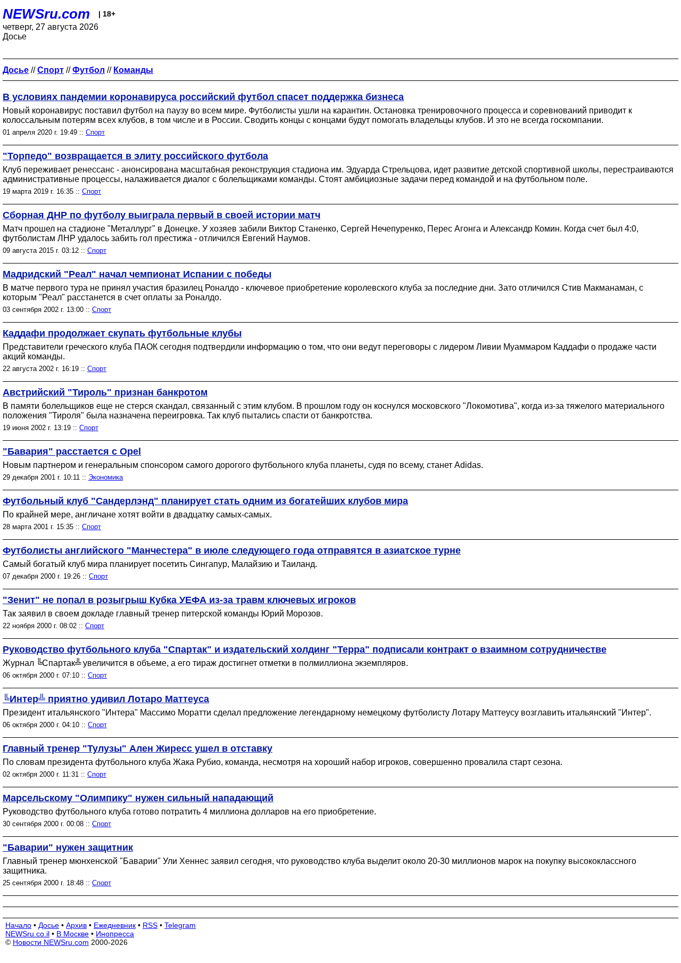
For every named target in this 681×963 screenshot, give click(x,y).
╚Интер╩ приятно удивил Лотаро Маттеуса (106, 699)
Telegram (180, 925)
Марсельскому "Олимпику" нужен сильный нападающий (138, 798)
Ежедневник (115, 925)
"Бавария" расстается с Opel (72, 451)
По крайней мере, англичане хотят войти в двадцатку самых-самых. (137, 514)
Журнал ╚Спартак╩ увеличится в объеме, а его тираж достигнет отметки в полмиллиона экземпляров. (205, 663)
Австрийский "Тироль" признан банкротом (105, 392)
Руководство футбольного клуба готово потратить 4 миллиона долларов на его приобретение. (189, 811)
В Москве (72, 933)
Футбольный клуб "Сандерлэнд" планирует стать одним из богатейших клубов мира (205, 501)
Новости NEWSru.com (51, 942)
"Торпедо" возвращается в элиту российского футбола (135, 156)
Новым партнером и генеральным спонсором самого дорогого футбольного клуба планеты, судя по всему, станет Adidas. (243, 465)
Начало (18, 925)
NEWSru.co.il (27, 933)
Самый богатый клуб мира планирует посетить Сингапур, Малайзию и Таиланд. (160, 564)
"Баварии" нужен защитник (68, 847)
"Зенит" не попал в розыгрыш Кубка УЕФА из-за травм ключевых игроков (179, 600)
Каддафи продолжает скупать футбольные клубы (122, 333)
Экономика (105, 477)
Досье (48, 925)
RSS (150, 925)
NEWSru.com (46, 14)
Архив (76, 925)
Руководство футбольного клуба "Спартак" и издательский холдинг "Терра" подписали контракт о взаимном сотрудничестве (305, 649)
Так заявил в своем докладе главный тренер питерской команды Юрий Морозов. (163, 613)
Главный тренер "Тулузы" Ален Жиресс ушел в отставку (137, 748)
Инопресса (115, 933)
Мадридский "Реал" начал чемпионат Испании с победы (137, 274)
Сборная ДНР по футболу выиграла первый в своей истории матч (161, 215)
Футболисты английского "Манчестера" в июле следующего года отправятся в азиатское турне (232, 550)
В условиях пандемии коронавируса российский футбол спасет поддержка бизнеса (203, 97)
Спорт (95, 132)
